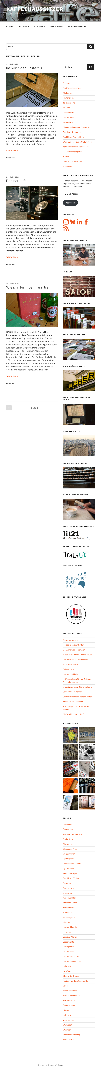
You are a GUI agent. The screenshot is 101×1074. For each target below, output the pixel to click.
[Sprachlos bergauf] (71, 803)
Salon (65, 986)
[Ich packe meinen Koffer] (71, 769)
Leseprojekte (68, 112)
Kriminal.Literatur (70, 927)
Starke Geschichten (71, 995)
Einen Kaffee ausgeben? (73, 152)
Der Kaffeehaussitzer (76, 26)
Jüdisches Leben (70, 903)
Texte (60, 1065)
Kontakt (66, 156)
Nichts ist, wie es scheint (73, 701)
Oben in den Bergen (71, 976)
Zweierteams (68, 1039)
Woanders (67, 1030)
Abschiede (67, 824)
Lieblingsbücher (69, 947)
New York (67, 971)
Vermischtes (68, 1020)
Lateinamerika (69, 932)
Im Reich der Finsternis (24, 68)
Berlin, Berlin (68, 839)
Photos (51, 1065)
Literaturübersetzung (72, 961)
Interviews (67, 893)
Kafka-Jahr (67, 912)
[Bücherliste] (87, 735)
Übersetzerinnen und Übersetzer (76, 127)
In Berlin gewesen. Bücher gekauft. (77, 687)
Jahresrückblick (69, 898)
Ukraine (66, 1010)
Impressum (67, 166)
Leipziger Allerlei (70, 937)
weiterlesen (12, 150)
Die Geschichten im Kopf (73, 714)
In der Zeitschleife (70, 664)
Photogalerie (39, 26)
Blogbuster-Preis (70, 849)
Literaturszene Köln (71, 956)
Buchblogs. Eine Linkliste (73, 137)
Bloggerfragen (69, 854)
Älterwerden (68, 829)
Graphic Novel (69, 888)
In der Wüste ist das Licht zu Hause (77, 654)
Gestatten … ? (68, 883)
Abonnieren (70, 203)
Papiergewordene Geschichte (75, 981)
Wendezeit (67, 1025)
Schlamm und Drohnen (72, 692)
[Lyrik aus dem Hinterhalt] (87, 786)
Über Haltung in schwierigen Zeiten (77, 697)
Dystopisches (68, 868)
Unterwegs (67, 1015)
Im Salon (66, 107)
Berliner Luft (16, 181)
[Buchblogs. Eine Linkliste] (71, 752)
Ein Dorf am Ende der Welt (74, 650)
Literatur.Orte (68, 117)
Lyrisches (67, 966)
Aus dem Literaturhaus (72, 132)
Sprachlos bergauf (70, 640)
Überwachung (69, 1005)
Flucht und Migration (71, 873)
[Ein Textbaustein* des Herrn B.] (71, 786)
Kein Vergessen (69, 917)
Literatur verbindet (71, 674)
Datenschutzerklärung (72, 161)
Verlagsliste (68, 122)
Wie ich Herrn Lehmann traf (28, 287)
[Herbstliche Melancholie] (71, 735)
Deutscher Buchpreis (72, 863)
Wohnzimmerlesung (71, 1034)
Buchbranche (68, 859)
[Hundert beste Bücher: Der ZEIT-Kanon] (87, 769)
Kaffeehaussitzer (34, 9)
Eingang (10, 26)
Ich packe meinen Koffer (73, 645)
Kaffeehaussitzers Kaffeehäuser (76, 147)
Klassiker (67, 922)
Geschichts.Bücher (71, 878)
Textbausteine (56, 26)
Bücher (41, 1065)
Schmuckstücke (70, 990)
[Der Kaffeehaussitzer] (87, 752)
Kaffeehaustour (69, 907)
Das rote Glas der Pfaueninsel (75, 659)
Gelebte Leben (69, 669)
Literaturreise (68, 951)
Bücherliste (24, 26)
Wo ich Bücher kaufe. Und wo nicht (77, 142)
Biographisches (69, 844)
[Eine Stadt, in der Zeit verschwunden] (87, 803)
